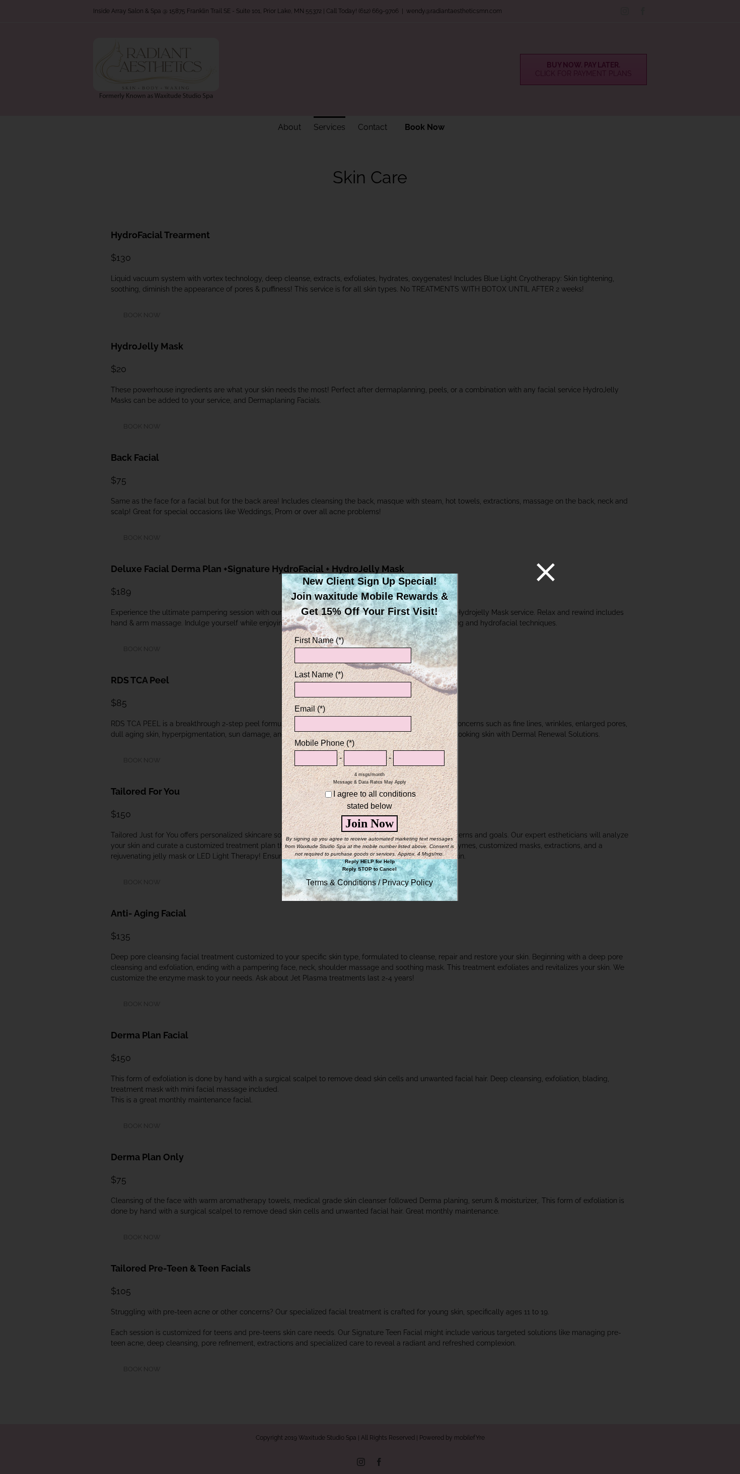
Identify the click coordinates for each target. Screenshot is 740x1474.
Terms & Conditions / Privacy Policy (369, 882)
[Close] (545, 572)
